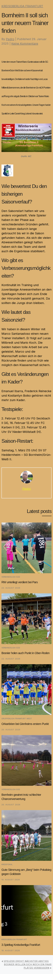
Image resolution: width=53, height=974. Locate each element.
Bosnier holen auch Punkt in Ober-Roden (25, 653)
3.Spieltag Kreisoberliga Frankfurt (20, 944)
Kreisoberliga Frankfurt (22, 6)
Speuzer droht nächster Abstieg (26, 961)
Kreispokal (7, 864)
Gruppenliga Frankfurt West (16, 718)
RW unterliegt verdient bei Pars (19, 582)
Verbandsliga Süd (10, 577)
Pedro (10, 39)
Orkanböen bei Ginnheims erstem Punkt (25, 724)
